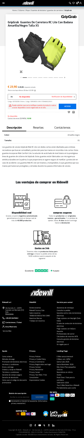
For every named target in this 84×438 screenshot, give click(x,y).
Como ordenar (7, 357)
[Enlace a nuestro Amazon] (48, 425)
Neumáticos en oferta (65, 372)
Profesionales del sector (66, 334)
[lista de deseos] (73, 3)
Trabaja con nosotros (37, 321)
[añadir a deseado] (69, 112)
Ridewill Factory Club (36, 310)
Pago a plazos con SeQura (66, 329)
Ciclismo (21, 10)
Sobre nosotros (35, 313)
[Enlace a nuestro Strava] (44, 425)
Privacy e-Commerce (36, 362)
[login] (80, 3)
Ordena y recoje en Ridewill (12, 370)
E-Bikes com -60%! (63, 359)
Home (14, 10)
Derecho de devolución (10, 378)
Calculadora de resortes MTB (67, 337)
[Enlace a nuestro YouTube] (39, 425)
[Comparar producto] (74, 112)
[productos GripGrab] (68, 17)
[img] (35, 90)
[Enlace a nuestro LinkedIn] (53, 425)
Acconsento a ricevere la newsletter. (29, 402)
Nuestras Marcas (35, 318)
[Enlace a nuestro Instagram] (30, 425)
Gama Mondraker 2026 (65, 364)
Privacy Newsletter (36, 370)
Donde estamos (35, 308)
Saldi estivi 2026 (63, 383)
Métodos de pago (8, 359)
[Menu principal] (3, 3)
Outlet (59, 375)
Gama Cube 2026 (63, 362)
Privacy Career (34, 372)
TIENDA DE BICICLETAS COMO (39, 316)
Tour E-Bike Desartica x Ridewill (68, 385)
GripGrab (68, 10)
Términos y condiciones (10, 372)
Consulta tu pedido (63, 310)
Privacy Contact (35, 367)
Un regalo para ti (63, 344)
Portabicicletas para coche (66, 388)
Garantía (60, 331)
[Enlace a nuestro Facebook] (35, 425)
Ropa (28, 10)
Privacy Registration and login (40, 364)
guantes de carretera (55, 10)
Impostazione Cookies (37, 380)
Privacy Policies (35, 357)
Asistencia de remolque (65, 308)
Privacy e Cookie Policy (37, 359)
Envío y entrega (7, 367)
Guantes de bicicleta (38, 10)
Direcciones (9, 314)
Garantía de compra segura (12, 375)
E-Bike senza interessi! (65, 357)
